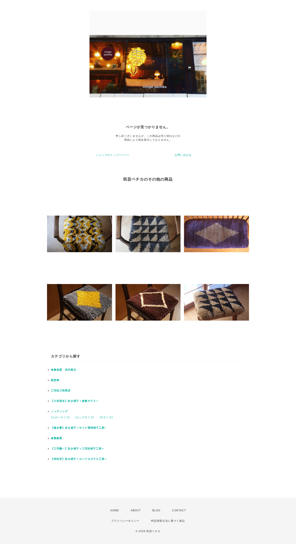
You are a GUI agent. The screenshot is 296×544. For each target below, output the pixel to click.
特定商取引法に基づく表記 (168, 520)
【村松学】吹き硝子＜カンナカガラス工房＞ (79, 458)
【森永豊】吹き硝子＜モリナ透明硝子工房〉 (79, 427)
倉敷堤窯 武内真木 (63, 369)
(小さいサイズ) (60, 417)
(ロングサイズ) (84, 417)
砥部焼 (55, 380)
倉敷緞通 (56, 438)
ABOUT (136, 510)
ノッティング (59, 411)
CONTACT (179, 510)
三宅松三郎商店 (61, 390)
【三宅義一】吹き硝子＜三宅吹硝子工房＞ (77, 448)
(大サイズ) (106, 417)
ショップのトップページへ (113, 155)
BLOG (156, 510)
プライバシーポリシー (125, 520)
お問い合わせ (183, 155)
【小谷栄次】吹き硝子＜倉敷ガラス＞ (75, 400)
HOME (114, 510)
